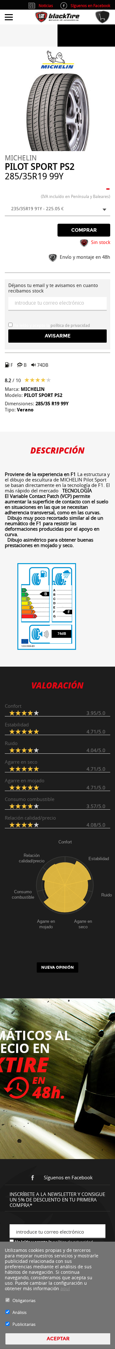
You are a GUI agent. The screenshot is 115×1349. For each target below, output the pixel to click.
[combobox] (57, 209)
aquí (65, 1288)
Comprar (84, 230)
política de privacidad (70, 325)
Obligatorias (23, 1300)
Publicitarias (23, 1324)
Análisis (19, 1312)
